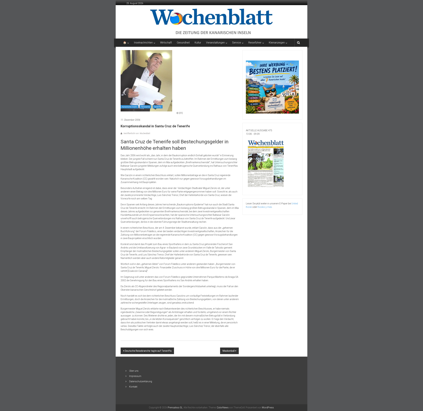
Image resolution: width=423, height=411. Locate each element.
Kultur (198, 42)
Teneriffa (157, 107)
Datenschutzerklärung (140, 381)
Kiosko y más (265, 207)
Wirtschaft (166, 42)
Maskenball (229, 350)
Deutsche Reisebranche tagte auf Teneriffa (148, 350)
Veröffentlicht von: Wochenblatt (136, 133)
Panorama (145, 107)
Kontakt (133, 386)
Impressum (135, 376)
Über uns (133, 371)
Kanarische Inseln (129, 107)
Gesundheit (183, 42)
